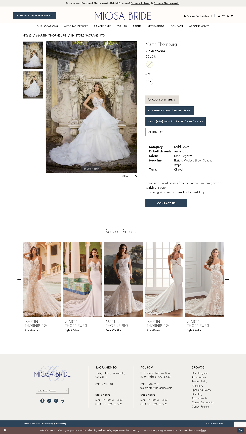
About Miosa (199, 377)
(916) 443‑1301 (104, 384)
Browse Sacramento (166, 3)
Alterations (197, 386)
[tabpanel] (33, 56)
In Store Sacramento (88, 35)
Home (27, 35)
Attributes (155, 132)
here (203, 430)
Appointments (199, 398)
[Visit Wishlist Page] (223, 16)
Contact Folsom (200, 407)
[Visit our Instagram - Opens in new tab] (49, 401)
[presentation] (42, 279)
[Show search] (219, 16)
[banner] (123, 16)
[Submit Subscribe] (65, 391)
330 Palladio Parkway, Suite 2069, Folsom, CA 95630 (155, 375)
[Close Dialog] (5, 430)
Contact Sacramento (203, 402)
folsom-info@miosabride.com (156, 388)
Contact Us (166, 203)
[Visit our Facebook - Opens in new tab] (42, 401)
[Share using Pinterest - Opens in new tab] (136, 176)
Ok (240, 430)
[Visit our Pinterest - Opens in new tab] (56, 401)
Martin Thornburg (51, 35)
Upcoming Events (201, 390)
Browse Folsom (140, 3)
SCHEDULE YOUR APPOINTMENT (170, 110)
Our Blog (197, 394)
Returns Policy (199, 381)
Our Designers (200, 373)
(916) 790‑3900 (149, 384)
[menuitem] (34, 15)
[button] (228, 16)
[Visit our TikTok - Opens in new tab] (62, 401)
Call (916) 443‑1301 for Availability (175, 121)
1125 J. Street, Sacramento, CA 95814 (110, 375)
